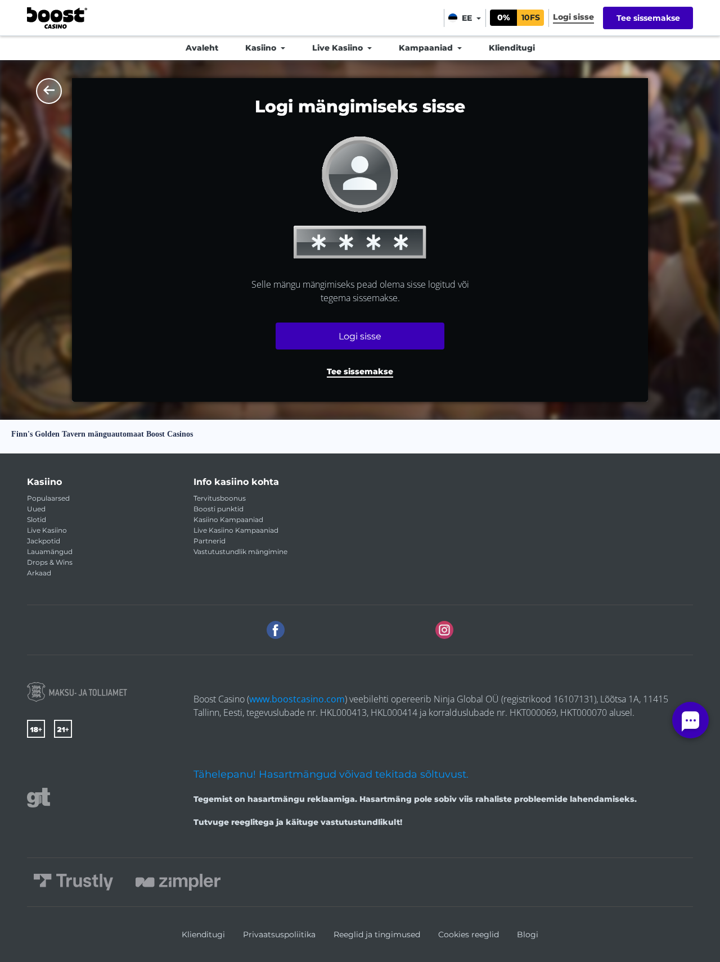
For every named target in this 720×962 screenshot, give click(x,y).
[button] (360, 372)
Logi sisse (360, 336)
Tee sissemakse (648, 18)
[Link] (77, 692)
